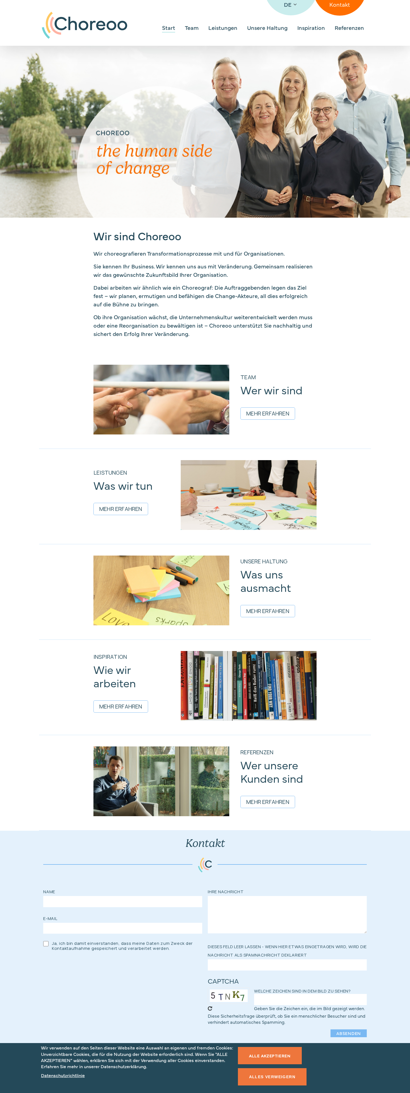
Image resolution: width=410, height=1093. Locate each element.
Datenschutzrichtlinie (63, 1075)
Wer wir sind (271, 389)
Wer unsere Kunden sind (271, 771)
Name (49, 892)
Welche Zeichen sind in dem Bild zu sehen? (302, 991)
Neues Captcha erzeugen (210, 1008)
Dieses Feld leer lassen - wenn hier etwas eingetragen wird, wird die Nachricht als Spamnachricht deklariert (287, 951)
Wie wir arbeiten (114, 675)
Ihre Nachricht (226, 892)
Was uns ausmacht (265, 580)
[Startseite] (84, 25)
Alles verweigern (272, 1077)
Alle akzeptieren (270, 1055)
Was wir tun (123, 485)
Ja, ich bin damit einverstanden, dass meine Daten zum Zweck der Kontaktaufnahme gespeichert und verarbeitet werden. (122, 946)
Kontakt (339, 4)
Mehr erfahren (267, 413)
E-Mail (50, 918)
